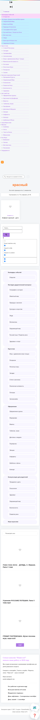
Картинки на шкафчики (10, 98)
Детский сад (5, 93)
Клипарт (5, 117)
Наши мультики (6, 122)
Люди (5, 38)
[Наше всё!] (4, 5)
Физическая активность (10, 61)
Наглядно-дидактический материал (12, 19)
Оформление (12, 406)
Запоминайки (7, 53)
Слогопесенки (7, 56)
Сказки (5, 72)
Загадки (5, 50)
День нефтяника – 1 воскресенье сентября (22, 696)
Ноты (5, 129)
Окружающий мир (8, 21)
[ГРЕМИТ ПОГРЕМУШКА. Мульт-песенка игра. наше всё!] (20, 621)
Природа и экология (9, 27)
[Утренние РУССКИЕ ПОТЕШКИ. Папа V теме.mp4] (20, 586)
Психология (6, 82)
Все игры (4, 137)
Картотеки (4, 46)
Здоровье (6, 91)
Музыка (3, 124)
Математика (7, 35)
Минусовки (6, 135)
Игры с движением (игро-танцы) (13, 59)
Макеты (5, 101)
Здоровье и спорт (8, 43)
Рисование (6, 148)
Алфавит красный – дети (10, 218)
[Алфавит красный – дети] (10, 206)
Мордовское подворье (15, 693)
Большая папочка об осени (17, 689)
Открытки (6, 16)
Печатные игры (8, 67)
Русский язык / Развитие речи (12, 32)
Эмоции (5, 112)
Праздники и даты (9, 77)
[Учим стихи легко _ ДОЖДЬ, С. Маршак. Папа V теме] (20, 550)
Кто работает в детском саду (17, 686)
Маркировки (13, 418)
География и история (10, 29)
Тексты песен (7, 132)
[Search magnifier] (6, 235)
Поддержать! (5, 150)
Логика (5, 142)
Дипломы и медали (9, 109)
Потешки (6, 64)
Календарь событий (7, 14)
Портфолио (6, 106)
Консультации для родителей (10, 75)
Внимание (6, 139)
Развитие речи (7, 85)
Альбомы (6, 127)
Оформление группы (9, 95)
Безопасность (7, 88)
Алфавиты (6, 114)
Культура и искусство (10, 40)
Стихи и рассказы (8, 48)
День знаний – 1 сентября (16, 699)
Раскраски (6, 69)
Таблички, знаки (8, 103)
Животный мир (8, 24)
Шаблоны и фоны (8, 120)
